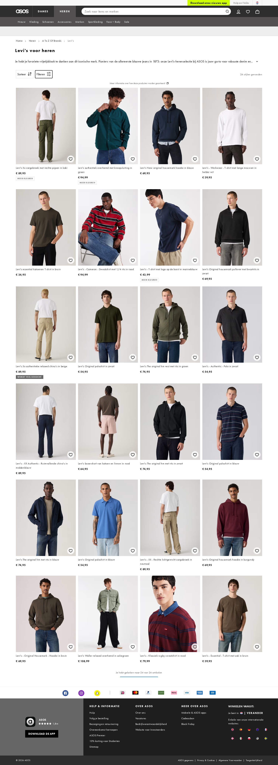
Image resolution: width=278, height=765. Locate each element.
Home (19, 40)
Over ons (140, 712)
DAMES (43, 11)
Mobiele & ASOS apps (193, 712)
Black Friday (188, 724)
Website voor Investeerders (150, 729)
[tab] (22, 21)
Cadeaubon (187, 718)
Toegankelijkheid (254, 760)
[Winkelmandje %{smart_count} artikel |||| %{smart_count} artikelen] (257, 11)
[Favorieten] (248, 11)
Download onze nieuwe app (208, 3)
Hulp (92, 712)
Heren (32, 40)
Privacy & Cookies (206, 760)
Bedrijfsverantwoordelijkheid (151, 724)
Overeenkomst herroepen (103, 729)
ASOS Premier (97, 735)
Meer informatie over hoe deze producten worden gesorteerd (137, 83)
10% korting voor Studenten (104, 741)
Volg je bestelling (98, 718)
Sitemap (93, 746)
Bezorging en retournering (103, 724)
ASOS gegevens (185, 760)
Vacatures (140, 718)
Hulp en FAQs (241, 3)
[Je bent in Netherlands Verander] (257, 3)
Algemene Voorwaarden (230, 760)
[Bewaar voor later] (70, 159)
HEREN (65, 11)
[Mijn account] (238, 11)
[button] (232, 729)
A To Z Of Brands (51, 40)
